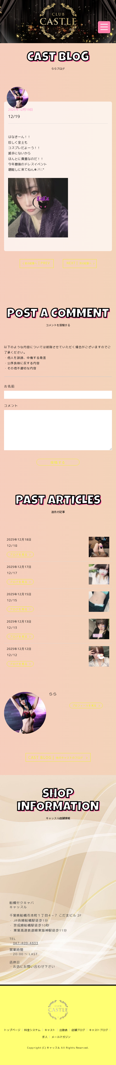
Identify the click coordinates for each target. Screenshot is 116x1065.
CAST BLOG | (55, 757)
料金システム (32, 1030)
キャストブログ (98, 1030)
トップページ (12, 1030)
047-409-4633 (25, 943)
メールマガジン (61, 1037)
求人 (44, 1037)
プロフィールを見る (84, 705)
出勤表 (63, 1030)
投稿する (58, 462)
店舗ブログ (78, 1030)
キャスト (50, 1030)
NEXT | (79, 262)
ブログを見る (19, 554)
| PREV (37, 262)
